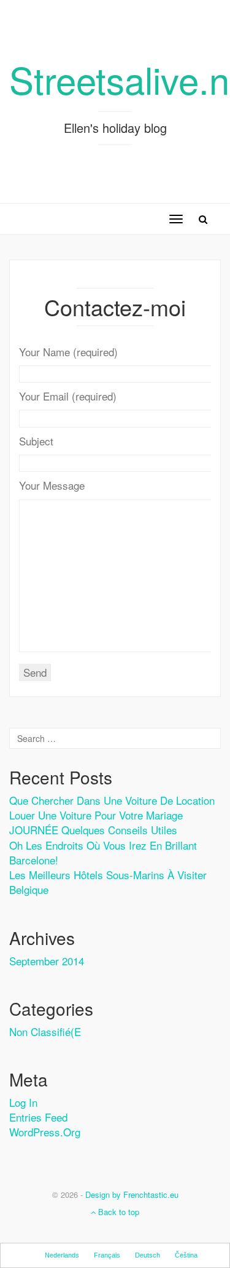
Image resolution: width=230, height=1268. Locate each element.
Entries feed (38, 1117)
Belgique (28, 889)
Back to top (117, 1212)
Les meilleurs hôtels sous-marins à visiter (108, 874)
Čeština (186, 1255)
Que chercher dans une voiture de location (112, 800)
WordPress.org (44, 1131)
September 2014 (46, 960)
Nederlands (62, 1255)
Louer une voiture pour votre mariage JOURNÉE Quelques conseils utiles (96, 822)
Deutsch (147, 1255)
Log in (23, 1102)
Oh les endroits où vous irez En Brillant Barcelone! (103, 852)
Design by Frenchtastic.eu (131, 1194)
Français (107, 1255)
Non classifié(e (45, 1031)
